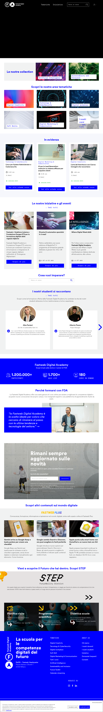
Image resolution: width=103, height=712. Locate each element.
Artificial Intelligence (58, 663)
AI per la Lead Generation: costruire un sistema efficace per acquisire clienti (50, 168)
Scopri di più (19, 262)
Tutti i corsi (54, 660)
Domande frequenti (89, 656)
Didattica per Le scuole (85, 621)
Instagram (69, 686)
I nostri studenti (87, 650)
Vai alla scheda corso (19, 187)
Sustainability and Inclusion (60, 666)
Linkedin (76, 686)
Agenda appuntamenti (53, 624)
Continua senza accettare (97, 702)
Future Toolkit (55, 670)
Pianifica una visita (21, 623)
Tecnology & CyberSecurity (60, 646)
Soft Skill (53, 653)
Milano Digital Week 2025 (81, 232)
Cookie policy (9, 710)
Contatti (85, 660)
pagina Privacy (46, 487)
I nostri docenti (87, 646)
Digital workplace (56, 650)
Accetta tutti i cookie (84, 707)
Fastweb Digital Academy (9, 653)
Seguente (100, 327)
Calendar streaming (57, 673)
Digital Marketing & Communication (63, 656)
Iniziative (85, 653)
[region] (51, 706)
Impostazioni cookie (73, 707)
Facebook (73, 686)
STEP (49, 597)
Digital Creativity (56, 643)
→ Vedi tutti (51, 207)
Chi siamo (85, 643)
